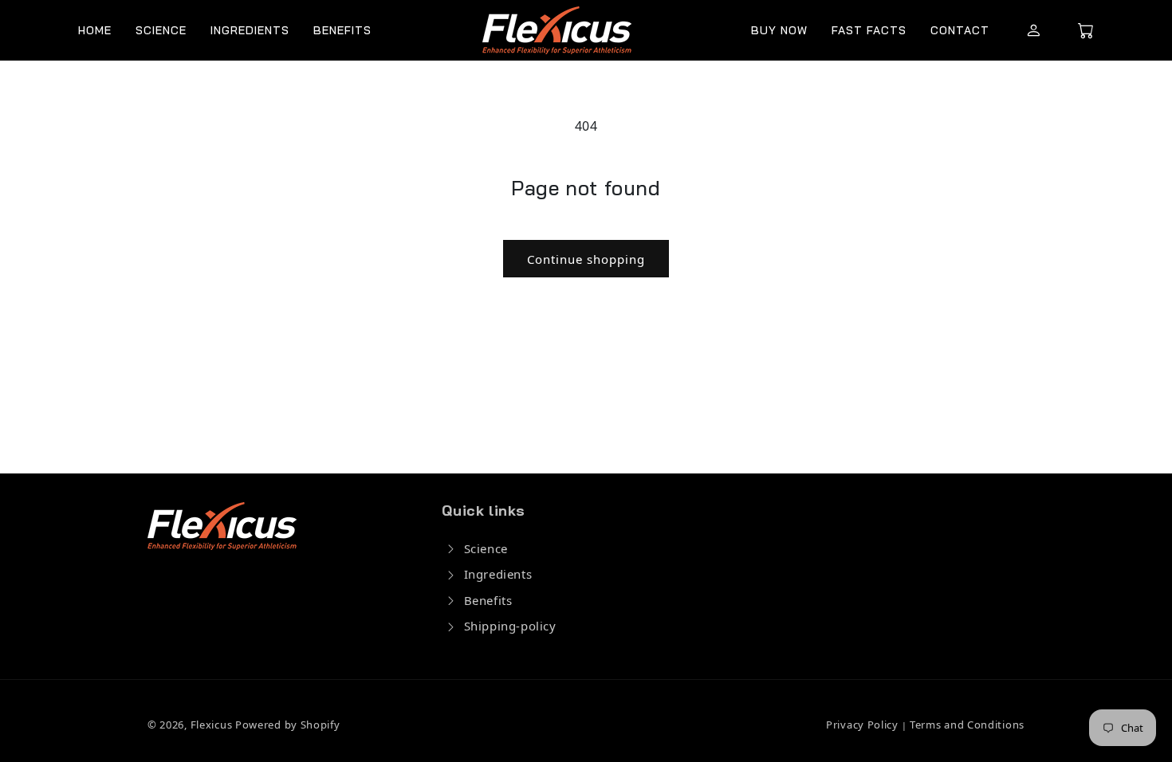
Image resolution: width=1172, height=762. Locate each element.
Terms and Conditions (966, 724)
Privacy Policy (864, 724)
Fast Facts (869, 30)
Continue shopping (586, 259)
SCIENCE (161, 30)
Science (486, 548)
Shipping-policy (510, 626)
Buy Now (779, 30)
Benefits (488, 600)
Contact (959, 30)
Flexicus (212, 724)
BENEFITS (342, 30)
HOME (95, 30)
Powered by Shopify (287, 724)
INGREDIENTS (249, 30)
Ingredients (498, 574)
